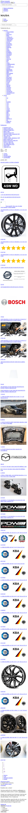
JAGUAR (8, 59)
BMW (7, 35)
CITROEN (8, 41)
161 (4, 771)
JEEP (7, 60)
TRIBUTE (8, 121)
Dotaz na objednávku (5, 2)
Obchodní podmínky (8, 777)
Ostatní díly (7, 147)
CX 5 (7, 104)
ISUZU (8, 56)
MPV (7, 112)
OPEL (7, 76)
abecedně (5, 155)
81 (4, 768)
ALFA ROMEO (10, 31)
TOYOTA (8, 90)
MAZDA (5, 20)
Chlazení (6, 136)
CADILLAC (9, 37)
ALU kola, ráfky (8, 143)
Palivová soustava (8, 132)
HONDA (8, 51)
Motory (6, 131)
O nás (4, 776)
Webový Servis (8, 784)
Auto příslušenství (8, 144)
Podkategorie (4, 125)
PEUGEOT (9, 77)
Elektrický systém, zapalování (11, 134)
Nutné (3, 807)
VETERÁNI (9, 91)
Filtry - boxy (7, 135)
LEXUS (8, 68)
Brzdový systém (8, 141)
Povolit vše (8, 805)
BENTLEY (9, 34)
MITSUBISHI (9, 73)
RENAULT (9, 79)
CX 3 (7, 103)
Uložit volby (3, 811)
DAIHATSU (9, 44)
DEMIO (8, 111)
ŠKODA (8, 85)
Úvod (4, 19)
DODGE (8, 46)
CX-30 (7, 108)
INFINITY (8, 55)
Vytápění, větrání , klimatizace (11, 138)
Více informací (22, 791)
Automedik (3, 785)
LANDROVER (10, 66)
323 (7, 98)
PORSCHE (9, 78)
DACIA (8, 42)
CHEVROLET (9, 38)
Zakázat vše (3, 804)
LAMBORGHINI (10, 64)
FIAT (7, 48)
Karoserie (7, 127)
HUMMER (9, 52)
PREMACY (9, 118)
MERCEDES (9, 70)
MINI (7, 72)
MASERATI (9, 69)
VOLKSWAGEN (10, 92)
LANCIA (8, 65)
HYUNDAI (9, 54)
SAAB (7, 82)
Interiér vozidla (8, 128)
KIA (7, 61)
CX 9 (7, 107)
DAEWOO (9, 43)
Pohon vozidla (8, 139)
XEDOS (8, 122)
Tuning (6, 145)
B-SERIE (8, 102)
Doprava (5, 775)
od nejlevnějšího (7, 156)
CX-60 (5, 95)
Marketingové (5, 810)
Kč (6, 149)
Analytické (4, 808)
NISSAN (8, 74)
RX (7, 120)
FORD (7, 50)
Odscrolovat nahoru (5, 781)
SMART (8, 86)
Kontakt (5, 779)
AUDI (7, 33)
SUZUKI (8, 89)
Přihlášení (5, 9)
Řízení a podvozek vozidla (10, 140)
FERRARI (8, 47)
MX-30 (8, 114)
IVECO (8, 57)
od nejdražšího (6, 157)
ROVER (8, 81)
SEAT (7, 83)
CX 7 (7, 105)
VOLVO (8, 94)
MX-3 (7, 113)
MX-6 (7, 117)
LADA (8, 63)
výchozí (5, 153)
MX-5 (7, 116)
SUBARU (8, 87)
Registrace (5, 10)
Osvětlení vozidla (8, 130)
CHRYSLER (9, 39)
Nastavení (3, 805)
